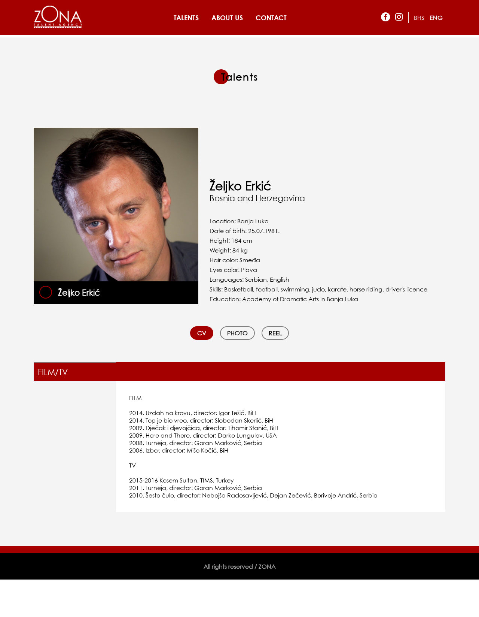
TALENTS (186, 17)
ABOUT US (227, 17)
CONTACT (271, 17)
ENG (436, 17)
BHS (419, 17)
